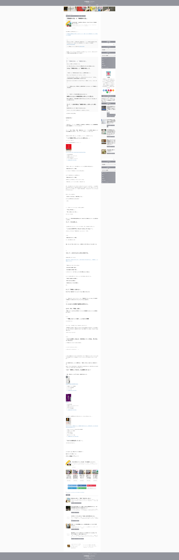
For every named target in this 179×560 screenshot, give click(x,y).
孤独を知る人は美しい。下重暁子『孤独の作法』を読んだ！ (81, 498)
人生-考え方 (82, 492)
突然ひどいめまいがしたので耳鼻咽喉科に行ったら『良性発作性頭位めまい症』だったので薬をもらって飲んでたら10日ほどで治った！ (111, 141)
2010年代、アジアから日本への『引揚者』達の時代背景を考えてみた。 (83, 516)
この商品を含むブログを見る (71, 160)
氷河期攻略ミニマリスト (89, 1)
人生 (74, 4)
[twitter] (104, 90)
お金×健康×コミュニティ (89, 557)
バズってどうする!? (104, 4)
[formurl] (110, 92)
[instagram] (108, 90)
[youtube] (111, 90)
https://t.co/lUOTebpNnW (71, 44)
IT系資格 (97, 4)
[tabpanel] (69, 476)
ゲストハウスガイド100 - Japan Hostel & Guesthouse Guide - (76, 152)
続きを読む (68, 480)
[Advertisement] (108, 26)
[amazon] (113, 90)
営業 (89, 4)
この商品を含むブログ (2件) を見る (72, 436)
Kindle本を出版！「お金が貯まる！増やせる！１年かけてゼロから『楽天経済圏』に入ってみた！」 (95, 478)
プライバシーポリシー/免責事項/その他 (87, 553)
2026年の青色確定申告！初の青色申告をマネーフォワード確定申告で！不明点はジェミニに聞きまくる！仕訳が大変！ (111, 108)
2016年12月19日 (81, 46)
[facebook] (106, 90)
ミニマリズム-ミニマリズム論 (75, 492)
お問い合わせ (95, 553)
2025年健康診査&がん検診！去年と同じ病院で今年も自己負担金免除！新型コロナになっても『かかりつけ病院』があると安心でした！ (111, 131)
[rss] (107, 92)
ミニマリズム (67, 4)
